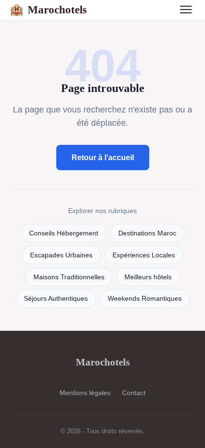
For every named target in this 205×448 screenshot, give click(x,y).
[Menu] (185, 9)
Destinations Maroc (147, 233)
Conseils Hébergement (63, 233)
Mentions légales (85, 393)
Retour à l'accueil (103, 157)
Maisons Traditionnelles (68, 277)
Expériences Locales (144, 255)
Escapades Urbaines (61, 255)
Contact (133, 393)
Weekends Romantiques (145, 298)
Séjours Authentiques (56, 298)
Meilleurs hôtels (148, 277)
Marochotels (48, 9)
